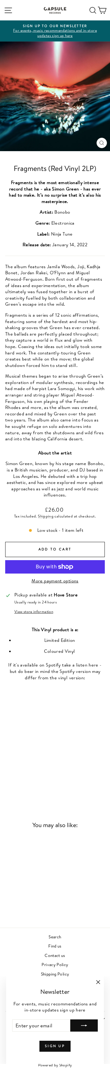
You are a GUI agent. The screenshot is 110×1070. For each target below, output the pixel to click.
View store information (33, 611)
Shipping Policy (55, 974)
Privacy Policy (55, 964)
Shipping (45, 516)
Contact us (55, 955)
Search (55, 937)
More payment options (54, 581)
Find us (55, 946)
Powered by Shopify (55, 1065)
